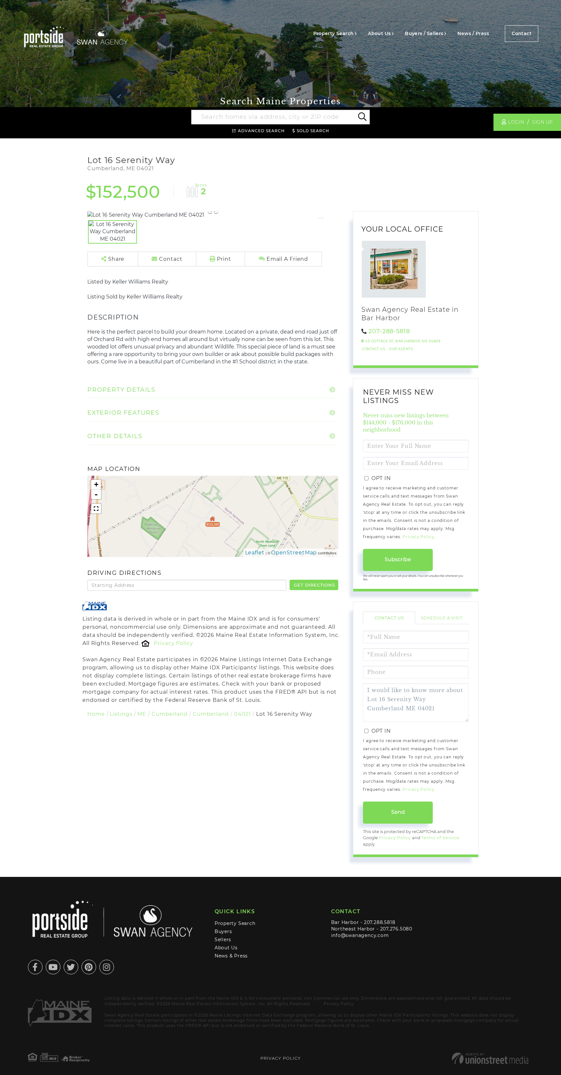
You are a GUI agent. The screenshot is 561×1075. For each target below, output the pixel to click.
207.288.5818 (379, 922)
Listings (121, 714)
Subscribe (398, 559)
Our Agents (401, 349)
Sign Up (542, 122)
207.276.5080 (396, 929)
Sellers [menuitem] (223, 939)
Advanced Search (261, 130)
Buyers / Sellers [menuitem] (424, 33)
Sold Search (313, 130)
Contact (521, 33)
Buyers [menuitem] (223, 931)
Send (398, 812)
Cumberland (170, 714)
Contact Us (373, 349)
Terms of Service (440, 837)
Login (516, 122)
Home (96, 714)
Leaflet (255, 553)
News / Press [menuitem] (473, 33)
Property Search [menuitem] (333, 33)
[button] (362, 117)
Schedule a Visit (442, 617)
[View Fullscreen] (96, 508)
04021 (242, 714)
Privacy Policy (173, 643)
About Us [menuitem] (379, 33)
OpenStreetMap (294, 553)
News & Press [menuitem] (231, 956)
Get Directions (314, 585)
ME (141, 714)
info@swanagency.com (360, 935)
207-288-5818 (389, 331)
